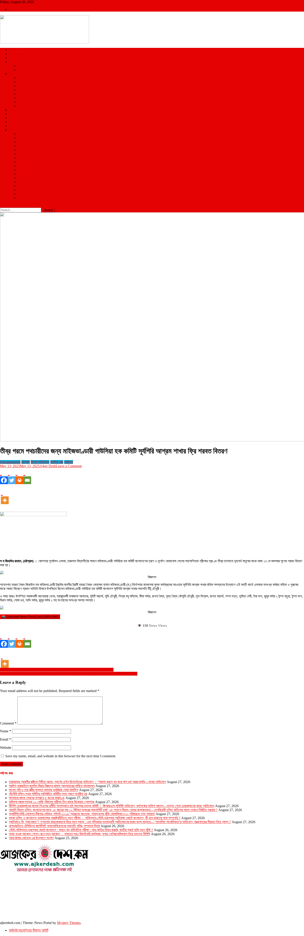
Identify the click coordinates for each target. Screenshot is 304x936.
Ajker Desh (48, 466)
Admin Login (18, 9)
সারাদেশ (13, 74)
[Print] (19, 476)
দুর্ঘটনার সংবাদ (25, 174)
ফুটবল (21, 70)
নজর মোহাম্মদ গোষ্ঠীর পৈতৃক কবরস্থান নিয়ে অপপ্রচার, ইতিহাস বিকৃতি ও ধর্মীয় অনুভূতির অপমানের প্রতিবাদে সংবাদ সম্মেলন (68, 674)
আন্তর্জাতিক (16, 54)
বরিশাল (21, 90)
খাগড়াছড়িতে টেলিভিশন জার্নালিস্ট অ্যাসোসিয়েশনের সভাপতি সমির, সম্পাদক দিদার (54, 826)
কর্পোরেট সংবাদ (26, 166)
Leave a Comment (69, 466)
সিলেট (21, 98)
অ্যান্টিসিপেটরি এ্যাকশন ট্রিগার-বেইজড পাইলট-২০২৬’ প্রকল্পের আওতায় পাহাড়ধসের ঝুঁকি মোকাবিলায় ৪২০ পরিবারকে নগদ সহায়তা (82, 814)
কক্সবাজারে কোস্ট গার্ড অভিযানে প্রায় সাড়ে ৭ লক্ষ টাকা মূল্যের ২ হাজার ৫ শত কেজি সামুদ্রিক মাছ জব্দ (56, 670)
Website (5, 747)
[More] (5, 496)
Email (5, 739)
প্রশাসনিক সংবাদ (27, 178)
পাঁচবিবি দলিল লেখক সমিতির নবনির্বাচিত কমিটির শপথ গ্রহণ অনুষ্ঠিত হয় (48, 794)
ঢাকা (20, 78)
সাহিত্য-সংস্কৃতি (27, 194)
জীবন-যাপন (24, 146)
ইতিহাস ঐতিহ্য (26, 158)
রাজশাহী (22, 106)
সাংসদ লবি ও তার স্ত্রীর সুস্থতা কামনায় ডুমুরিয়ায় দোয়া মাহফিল (43, 790)
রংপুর (20, 94)
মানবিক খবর (24, 186)
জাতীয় (12, 50)
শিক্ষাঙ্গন (13, 126)
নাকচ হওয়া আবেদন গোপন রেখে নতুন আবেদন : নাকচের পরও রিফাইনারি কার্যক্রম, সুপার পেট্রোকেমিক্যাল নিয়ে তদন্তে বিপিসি (79, 834)
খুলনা (20, 86)
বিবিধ (20, 198)
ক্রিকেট (22, 66)
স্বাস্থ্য (12, 118)
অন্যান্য (13, 130)
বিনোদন (13, 114)
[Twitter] (12, 476)
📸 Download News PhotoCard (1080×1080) (30, 616)
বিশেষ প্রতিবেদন (27, 182)
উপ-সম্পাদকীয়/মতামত (30, 162)
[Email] (27, 476)
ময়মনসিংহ (23, 102)
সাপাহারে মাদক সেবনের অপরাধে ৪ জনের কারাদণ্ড (37, 798)
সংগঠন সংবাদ (25, 190)
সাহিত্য (22, 150)
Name (5, 731)
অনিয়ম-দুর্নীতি (25, 154)
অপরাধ (13, 110)
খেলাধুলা (13, 62)
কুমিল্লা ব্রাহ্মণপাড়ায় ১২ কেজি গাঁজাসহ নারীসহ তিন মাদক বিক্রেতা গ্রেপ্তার (51, 802)
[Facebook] (4, 476)
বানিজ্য (22, 142)
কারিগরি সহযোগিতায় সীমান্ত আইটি (28, 930)
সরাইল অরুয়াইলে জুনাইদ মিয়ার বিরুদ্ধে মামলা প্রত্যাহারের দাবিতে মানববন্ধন (52, 786)
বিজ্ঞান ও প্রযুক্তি (19, 122)
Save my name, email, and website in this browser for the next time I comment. (60, 756)
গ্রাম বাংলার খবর (27, 170)
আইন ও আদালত (27, 134)
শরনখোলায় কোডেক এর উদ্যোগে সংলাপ (31, 838)
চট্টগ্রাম (22, 82)
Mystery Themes (69, 923)
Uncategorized (10, 462)
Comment (8, 723)
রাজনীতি (13, 58)
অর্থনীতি (22, 138)
